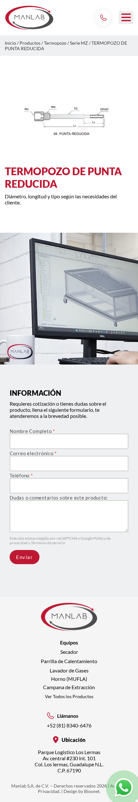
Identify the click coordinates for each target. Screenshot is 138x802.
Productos (30, 43)
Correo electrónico (33, 453)
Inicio (10, 43)
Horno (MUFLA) (69, 679)
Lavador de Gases (69, 670)
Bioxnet (91, 791)
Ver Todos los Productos (69, 696)
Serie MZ (79, 43)
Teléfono (21, 475)
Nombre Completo (32, 431)
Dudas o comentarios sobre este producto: (59, 497)
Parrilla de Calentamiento (69, 661)
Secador (69, 652)
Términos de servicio (48, 542)
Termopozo (55, 43)
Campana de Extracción (69, 687)
